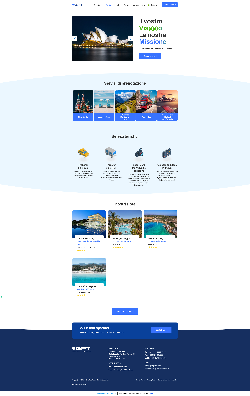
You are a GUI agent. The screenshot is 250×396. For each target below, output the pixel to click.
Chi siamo (98, 5)
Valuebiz (84, 385)
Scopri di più (149, 56)
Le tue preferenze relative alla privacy (133, 393)
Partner (127, 5)
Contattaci (169, 5)
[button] (74, 38)
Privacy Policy (151, 380)
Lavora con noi (139, 5)
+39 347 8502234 (158, 358)
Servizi (108, 5)
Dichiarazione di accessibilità (167, 380)
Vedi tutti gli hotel (124, 311)
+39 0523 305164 (160, 352)
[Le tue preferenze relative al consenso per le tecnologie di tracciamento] (2, 297)
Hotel (116, 5)
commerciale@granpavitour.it (157, 369)
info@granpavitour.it (153, 366)
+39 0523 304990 (156, 355)
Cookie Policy (140, 380)
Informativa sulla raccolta (106, 393)
